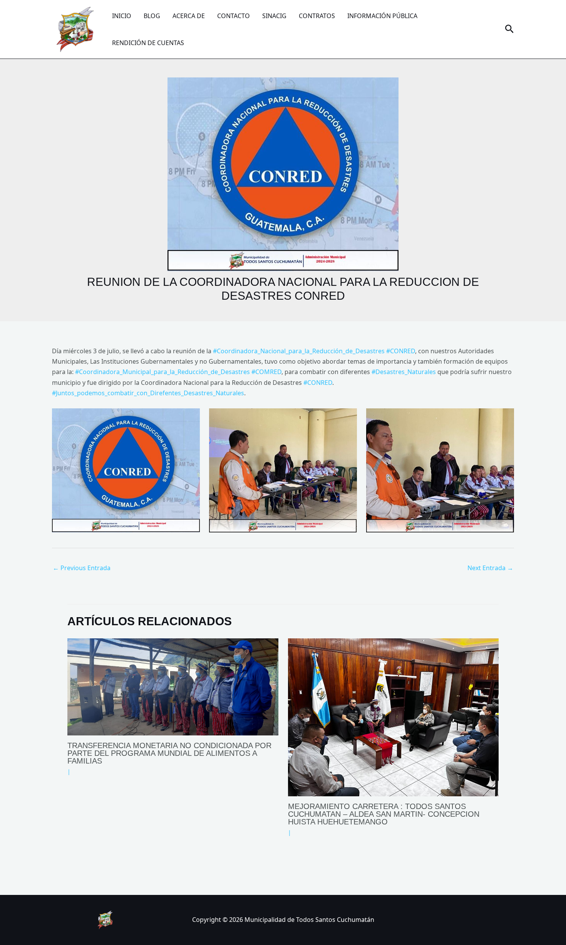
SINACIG (274, 16)
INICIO (121, 16)
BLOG (152, 16)
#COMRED (266, 372)
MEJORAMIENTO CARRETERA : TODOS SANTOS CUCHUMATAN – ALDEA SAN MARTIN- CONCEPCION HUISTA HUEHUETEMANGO (383, 814)
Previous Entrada (82, 568)
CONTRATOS (317, 16)
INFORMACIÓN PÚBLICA (382, 16)
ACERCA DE (188, 16)
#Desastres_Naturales (404, 372)
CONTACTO (233, 16)
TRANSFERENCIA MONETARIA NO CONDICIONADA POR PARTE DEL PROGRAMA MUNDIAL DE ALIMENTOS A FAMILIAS (169, 753)
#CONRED (400, 351)
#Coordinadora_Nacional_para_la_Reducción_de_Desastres (299, 351)
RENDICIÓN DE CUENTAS (148, 43)
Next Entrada (490, 568)
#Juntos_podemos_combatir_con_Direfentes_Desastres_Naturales (148, 393)
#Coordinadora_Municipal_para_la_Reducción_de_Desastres (162, 372)
